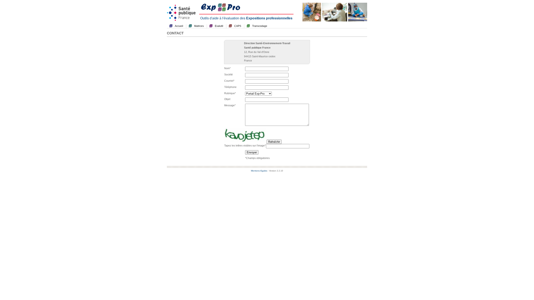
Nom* (227, 68)
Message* (230, 105)
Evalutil (219, 26)
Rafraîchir (274, 141)
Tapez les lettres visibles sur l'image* (245, 145)
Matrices (199, 26)
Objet (227, 99)
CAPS (237, 26)
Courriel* (229, 80)
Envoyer (252, 152)
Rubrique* (230, 93)
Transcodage (259, 26)
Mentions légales (259, 171)
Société (228, 74)
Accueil (179, 26)
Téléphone (230, 87)
